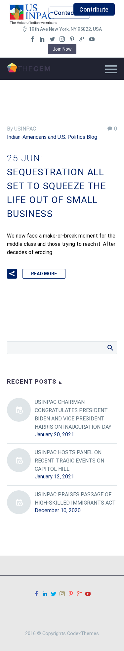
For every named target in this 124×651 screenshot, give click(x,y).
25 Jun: (56, 186)
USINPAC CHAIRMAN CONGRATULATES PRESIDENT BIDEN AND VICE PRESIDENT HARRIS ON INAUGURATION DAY (73, 414)
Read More (44, 273)
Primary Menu (111, 69)
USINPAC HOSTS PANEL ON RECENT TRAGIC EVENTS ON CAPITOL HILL (69, 460)
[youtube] (92, 39)
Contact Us (69, 12)
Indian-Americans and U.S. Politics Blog (52, 137)
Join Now (62, 49)
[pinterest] (72, 39)
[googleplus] (82, 39)
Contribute (93, 9)
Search (110, 347)
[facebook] (32, 39)
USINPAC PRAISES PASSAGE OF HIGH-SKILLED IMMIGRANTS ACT (75, 498)
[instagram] (62, 39)
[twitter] (52, 39)
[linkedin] (42, 39)
